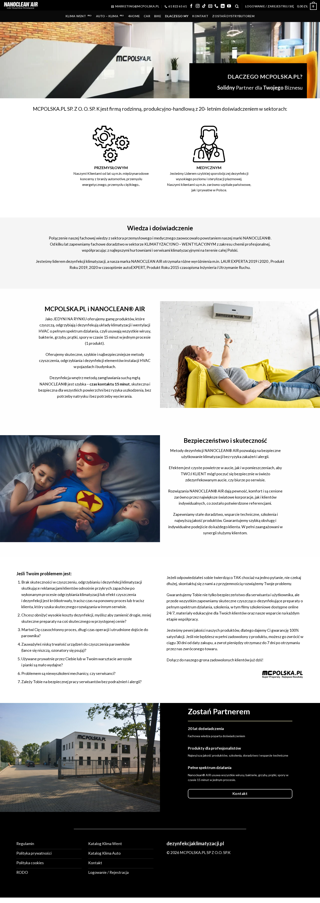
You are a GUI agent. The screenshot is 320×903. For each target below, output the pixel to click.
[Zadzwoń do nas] (216, 6)
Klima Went (76, 16)
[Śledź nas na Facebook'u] (191, 6)
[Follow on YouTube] (229, 6)
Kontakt (200, 16)
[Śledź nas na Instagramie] (198, 6)
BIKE (157, 16)
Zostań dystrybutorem (233, 16)
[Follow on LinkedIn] (223, 6)
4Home (134, 16)
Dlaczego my (176, 16)
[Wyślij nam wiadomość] (210, 6)
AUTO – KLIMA (107, 16)
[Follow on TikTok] (204, 6)
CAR (147, 16)
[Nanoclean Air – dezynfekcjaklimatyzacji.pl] (20, 5)
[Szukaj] (237, 6)
